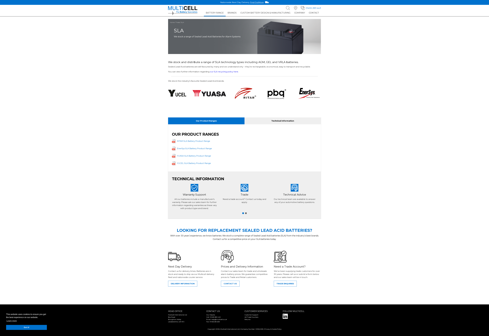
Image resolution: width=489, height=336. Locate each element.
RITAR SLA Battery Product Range (193, 141)
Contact (314, 13)
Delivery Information (183, 284)
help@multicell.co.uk (219, 319)
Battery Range (215, 13)
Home (172, 22)
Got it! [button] (26, 327)
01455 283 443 (313, 8)
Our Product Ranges (206, 121)
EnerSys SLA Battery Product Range (194, 148)
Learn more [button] (11, 321)
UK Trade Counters (251, 317)
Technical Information (282, 121)
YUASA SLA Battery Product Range (194, 156)
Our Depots (210, 315)
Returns (247, 319)
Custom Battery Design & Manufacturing (265, 13)
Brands (232, 13)
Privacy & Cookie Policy (273, 329)
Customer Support (251, 315)
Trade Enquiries (285, 284)
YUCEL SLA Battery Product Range (194, 163)
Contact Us (230, 284)
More (257, 2)
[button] (243, 213)
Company (299, 13)
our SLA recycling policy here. (224, 71)
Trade (178, 22)
